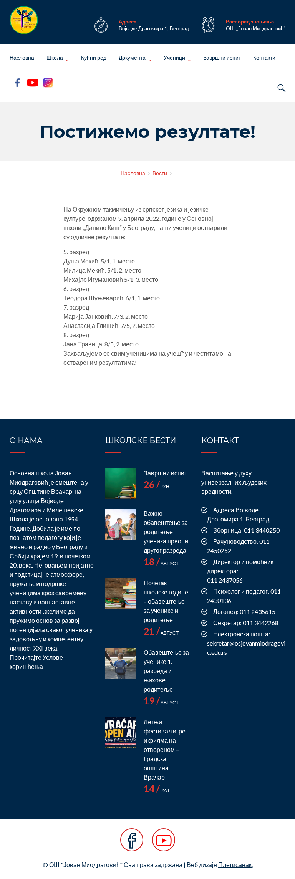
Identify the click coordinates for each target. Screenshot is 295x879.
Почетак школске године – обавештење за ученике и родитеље (166, 601)
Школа (54, 57)
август (161, 563)
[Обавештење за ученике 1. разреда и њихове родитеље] (120, 663)
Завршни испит (222, 57)
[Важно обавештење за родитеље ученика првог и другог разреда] (120, 524)
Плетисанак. (235, 864)
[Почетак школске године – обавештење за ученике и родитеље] (120, 593)
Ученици (174, 57)
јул (156, 790)
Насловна (22, 57)
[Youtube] (163, 844)
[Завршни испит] (120, 483)
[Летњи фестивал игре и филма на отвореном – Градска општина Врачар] (120, 732)
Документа (132, 57)
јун (156, 486)
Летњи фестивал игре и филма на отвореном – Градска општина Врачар (165, 749)
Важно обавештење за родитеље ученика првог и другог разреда (166, 532)
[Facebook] (131, 844)
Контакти (264, 57)
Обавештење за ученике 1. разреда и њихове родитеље (166, 671)
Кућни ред (93, 57)
